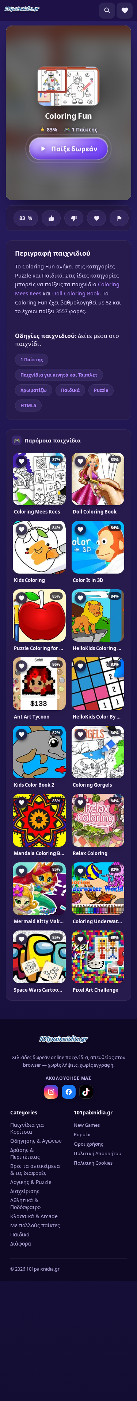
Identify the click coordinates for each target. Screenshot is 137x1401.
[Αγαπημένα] (125, 11)
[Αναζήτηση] (107, 11)
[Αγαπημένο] (96, 218)
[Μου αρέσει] (51, 218)
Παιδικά (70, 390)
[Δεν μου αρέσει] (73, 218)
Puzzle (101, 390)
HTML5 (28, 405)
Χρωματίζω (33, 390)
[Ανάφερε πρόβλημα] (119, 218)
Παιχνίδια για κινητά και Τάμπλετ (59, 375)
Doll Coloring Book (76, 293)
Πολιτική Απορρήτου (97, 1153)
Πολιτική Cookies (93, 1163)
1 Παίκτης (31, 360)
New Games (87, 1125)
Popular (82, 1134)
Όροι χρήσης (88, 1144)
